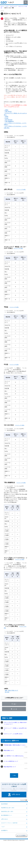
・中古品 (6, 118)
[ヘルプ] (14, 828)
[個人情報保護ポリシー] (14, 816)
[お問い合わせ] (14, 820)
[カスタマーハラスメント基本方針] (14, 824)
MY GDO (7, 692)
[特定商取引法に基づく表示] (14, 809)
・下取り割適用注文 (9, 121)
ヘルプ (6, 6)
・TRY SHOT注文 (8, 119)
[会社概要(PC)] (14, 831)
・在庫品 (6, 110)
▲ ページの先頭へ (21, 835)
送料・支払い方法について (11, 690)
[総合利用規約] (14, 805)
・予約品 (6, 116)
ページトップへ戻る (18, 248)
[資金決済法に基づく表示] (14, 812)
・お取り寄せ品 (8, 111)
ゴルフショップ (13, 6)
